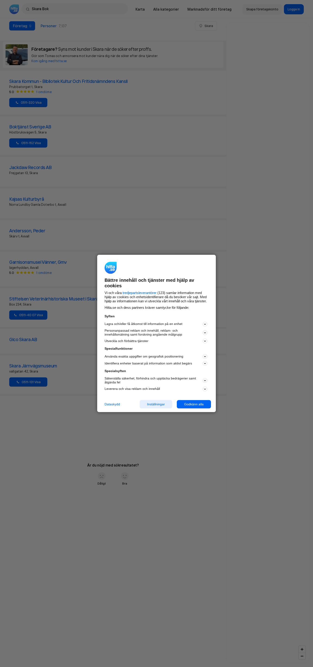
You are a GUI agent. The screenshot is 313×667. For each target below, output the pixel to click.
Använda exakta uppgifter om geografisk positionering (144, 356)
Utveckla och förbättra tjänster (126, 341)
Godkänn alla (194, 404)
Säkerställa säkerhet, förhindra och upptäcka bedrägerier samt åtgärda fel (150, 380)
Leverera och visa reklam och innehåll (132, 389)
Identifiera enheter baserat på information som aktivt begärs (148, 363)
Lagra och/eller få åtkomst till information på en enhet (143, 324)
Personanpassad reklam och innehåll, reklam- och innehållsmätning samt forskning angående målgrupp (143, 332)
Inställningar (156, 404)
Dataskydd (112, 404)
